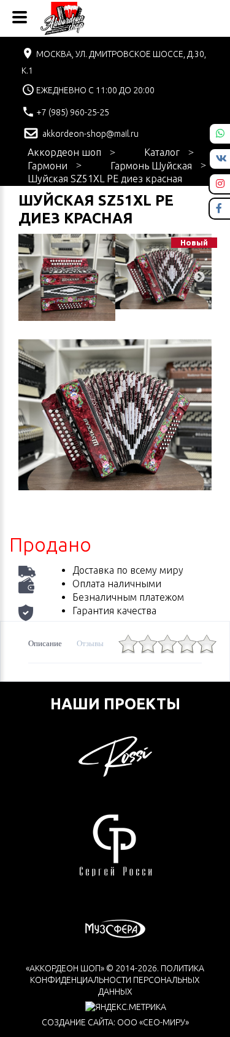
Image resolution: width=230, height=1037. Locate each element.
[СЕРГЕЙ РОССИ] (115, 844)
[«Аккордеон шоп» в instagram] (220, 183)
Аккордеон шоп (64, 152)
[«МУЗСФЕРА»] (115, 928)
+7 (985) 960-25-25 (71, 112)
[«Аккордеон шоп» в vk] (221, 158)
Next (199, 277)
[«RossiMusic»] (115, 755)
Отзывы (90, 643)
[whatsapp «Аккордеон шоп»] (220, 133)
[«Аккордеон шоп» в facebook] (219, 208)
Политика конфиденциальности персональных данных (117, 980)
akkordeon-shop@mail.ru (89, 134)
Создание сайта (77, 1022)
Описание (45, 643)
